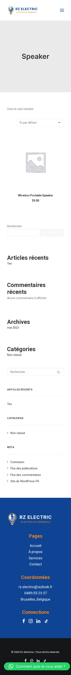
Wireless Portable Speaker (35, 195)
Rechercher (14, 226)
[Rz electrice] (22, 10)
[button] (37, 666)
